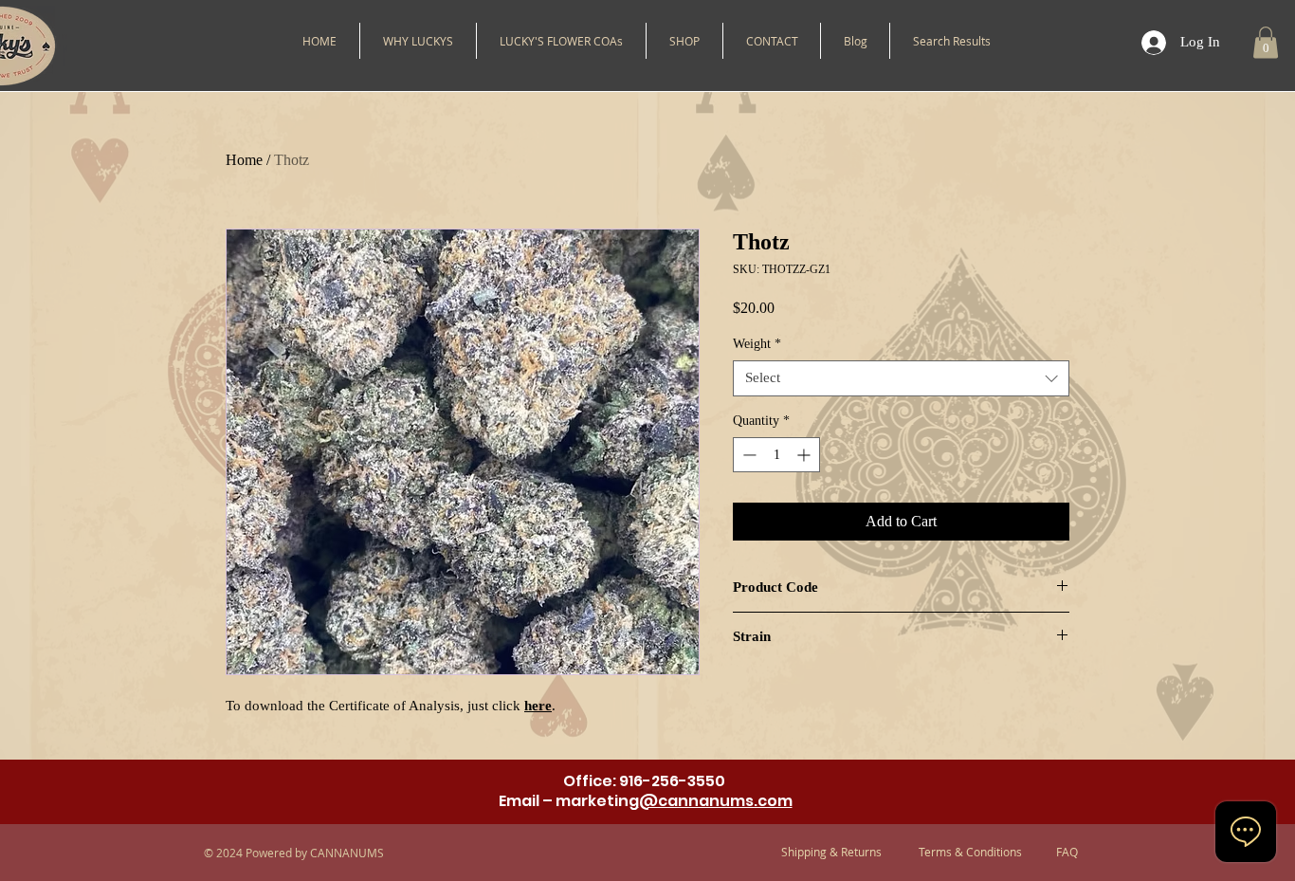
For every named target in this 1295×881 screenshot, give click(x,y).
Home (244, 160)
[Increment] (805, 454)
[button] (684, 41)
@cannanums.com (716, 801)
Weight (757, 344)
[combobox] (901, 378)
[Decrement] (747, 454)
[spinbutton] (776, 454)
